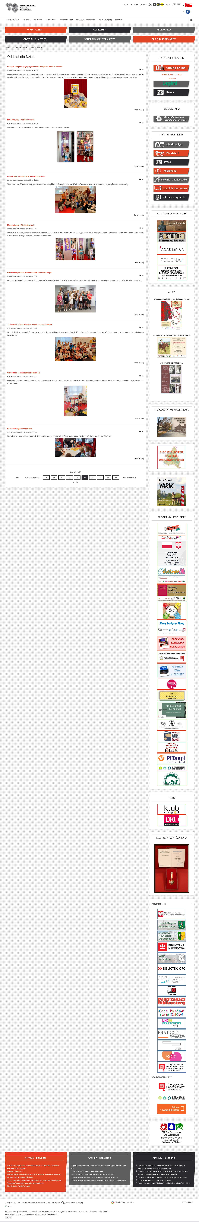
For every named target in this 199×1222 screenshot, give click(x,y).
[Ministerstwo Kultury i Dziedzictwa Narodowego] (171, 914)
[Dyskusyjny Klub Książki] (171, 820)
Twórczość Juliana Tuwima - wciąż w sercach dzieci (29, 325)
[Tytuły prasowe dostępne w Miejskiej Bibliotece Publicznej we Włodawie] (172, 93)
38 (108, 477)
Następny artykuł (129, 477)
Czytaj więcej (139, 110)
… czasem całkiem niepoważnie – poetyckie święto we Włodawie (162, 1177)
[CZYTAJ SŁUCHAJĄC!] (171, 779)
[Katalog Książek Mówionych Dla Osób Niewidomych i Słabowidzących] (171, 273)
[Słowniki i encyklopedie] (172, 180)
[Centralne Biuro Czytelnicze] (171, 724)
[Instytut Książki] (171, 990)
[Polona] (171, 260)
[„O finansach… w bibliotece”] (171, 768)
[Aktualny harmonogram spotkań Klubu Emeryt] (171, 809)
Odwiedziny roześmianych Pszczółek (23, 373)
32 (62, 477)
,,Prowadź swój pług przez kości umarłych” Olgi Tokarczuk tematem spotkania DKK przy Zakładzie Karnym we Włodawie (163, 1172)
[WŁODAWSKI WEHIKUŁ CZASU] (171, 427)
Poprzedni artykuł (32, 477)
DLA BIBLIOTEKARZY (164, 39)
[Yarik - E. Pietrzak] (171, 491)
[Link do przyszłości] (171, 1023)
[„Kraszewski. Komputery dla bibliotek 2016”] (171, 1067)
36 (92, 477)
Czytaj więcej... (103, 1212)
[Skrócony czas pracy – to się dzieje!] (172, 553)
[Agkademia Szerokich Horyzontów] (172, 643)
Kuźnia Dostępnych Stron (125, 1202)
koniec (75, 482)
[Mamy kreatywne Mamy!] (171, 627)
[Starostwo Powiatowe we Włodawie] (172, 936)
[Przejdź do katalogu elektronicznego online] (172, 68)
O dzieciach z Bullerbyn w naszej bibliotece (26, 176)
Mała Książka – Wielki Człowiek (20, 120)
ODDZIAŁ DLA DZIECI (35, 39)
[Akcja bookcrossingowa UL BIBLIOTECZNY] (171, 695)
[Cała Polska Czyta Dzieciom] (171, 1012)
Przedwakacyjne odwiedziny (19, 429)
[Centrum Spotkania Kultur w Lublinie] (171, 1045)
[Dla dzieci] (172, 154)
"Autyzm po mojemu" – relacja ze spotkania (154, 1180)
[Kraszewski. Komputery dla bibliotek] (171, 657)
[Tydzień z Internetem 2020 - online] (171, 684)
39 (116, 477)
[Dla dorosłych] (172, 145)
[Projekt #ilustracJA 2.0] (172, 532)
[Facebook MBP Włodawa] (188, 11)
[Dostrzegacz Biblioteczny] (171, 1001)
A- (132, 4)
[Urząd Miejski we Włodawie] (172, 925)
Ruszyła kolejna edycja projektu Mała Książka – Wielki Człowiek (34, 67)
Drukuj (140, 70)
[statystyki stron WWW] (8, 1206)
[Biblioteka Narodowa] (172, 947)
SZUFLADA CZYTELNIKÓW (99, 39)
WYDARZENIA (35, 29)
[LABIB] (171, 1056)
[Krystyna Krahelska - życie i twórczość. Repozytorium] (171, 225)
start (17, 477)
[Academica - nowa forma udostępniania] (171, 248)
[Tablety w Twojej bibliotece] (171, 1109)
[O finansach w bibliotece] (171, 1098)
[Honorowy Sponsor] (172, 1133)
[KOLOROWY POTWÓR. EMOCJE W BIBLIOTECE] (171, 610)
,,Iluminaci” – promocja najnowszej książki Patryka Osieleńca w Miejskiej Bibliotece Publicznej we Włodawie (161, 1167)
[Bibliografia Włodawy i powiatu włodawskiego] (172, 119)
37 (100, 477)
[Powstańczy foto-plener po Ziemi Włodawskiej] (171, 593)
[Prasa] (172, 162)
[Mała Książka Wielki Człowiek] (171, 736)
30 (46, 477)
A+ (137, 4)
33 (69, 477)
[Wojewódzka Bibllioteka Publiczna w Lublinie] (171, 958)
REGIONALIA (163, 29)
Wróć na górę (186, 1202)
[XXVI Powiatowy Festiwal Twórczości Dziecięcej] (171, 747)
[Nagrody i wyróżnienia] (172, 868)
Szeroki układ (179, 4)
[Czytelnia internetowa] (172, 189)
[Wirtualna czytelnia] (172, 198)
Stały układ (174, 4)
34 (77, 477)
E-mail (143, 70)
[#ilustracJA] (172, 575)
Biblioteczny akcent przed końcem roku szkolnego (29, 273)
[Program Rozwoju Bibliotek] (171, 968)
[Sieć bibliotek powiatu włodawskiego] (171, 457)
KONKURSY (99, 29)
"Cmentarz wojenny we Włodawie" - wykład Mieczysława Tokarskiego (164, 1183)
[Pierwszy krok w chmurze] (171, 671)
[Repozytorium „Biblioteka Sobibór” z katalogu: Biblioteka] (171, 237)
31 (54, 477)
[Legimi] (172, 84)
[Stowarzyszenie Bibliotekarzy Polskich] (171, 979)
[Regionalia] (172, 171)
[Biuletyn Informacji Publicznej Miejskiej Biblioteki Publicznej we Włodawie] (188, 5)
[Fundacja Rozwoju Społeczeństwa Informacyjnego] (171, 1034)
